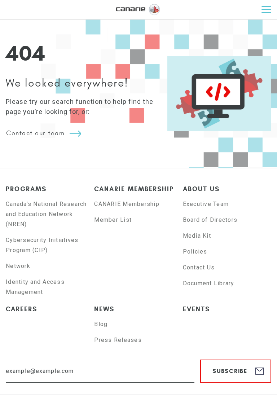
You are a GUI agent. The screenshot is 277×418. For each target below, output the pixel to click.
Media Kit (197, 235)
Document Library (208, 283)
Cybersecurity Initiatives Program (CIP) (42, 245)
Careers (21, 309)
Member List (113, 219)
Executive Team (206, 204)
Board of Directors (210, 219)
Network (18, 266)
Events (196, 309)
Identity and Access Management (35, 286)
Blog (100, 324)
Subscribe (229, 371)
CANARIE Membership (134, 189)
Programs (26, 189)
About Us (201, 189)
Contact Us (199, 267)
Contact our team (35, 133)
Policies (195, 251)
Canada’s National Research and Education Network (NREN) (46, 214)
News (104, 309)
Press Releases (118, 339)
